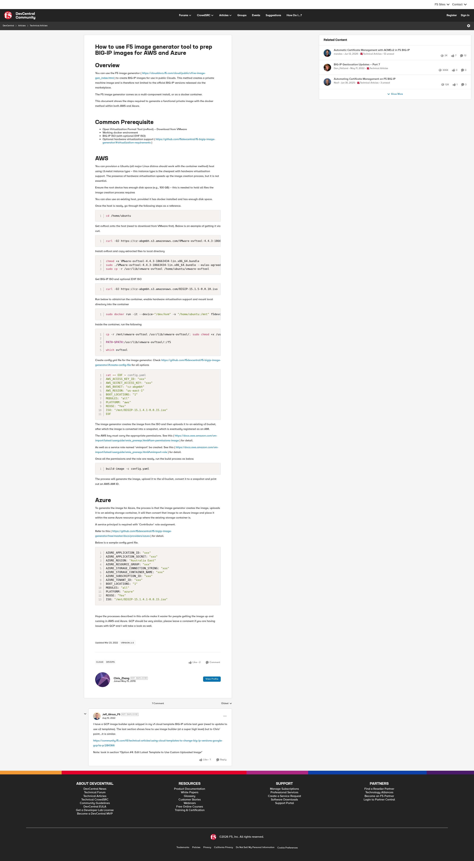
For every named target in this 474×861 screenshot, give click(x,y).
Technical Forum (95, 792)
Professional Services (284, 792)
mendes (338, 54)
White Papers (189, 792)
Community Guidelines (95, 803)
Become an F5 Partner (379, 796)
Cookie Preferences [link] (287, 847)
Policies (196, 847)
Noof (336, 91)
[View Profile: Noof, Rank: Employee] (327, 90)
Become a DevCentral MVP (95, 813)
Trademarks (182, 847)
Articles (22, 25)
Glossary (189, 796)
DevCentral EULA (95, 806)
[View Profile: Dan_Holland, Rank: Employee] (327, 71)
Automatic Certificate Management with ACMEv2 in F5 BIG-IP (372, 50)
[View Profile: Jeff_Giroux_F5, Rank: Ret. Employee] (97, 716)
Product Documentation (189, 789)
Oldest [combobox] (226, 703)
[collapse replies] (85, 714)
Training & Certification (190, 810)
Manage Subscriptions (284, 789)
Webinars (190, 803)
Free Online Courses (189, 806)
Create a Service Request (284, 796)
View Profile (212, 678)
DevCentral (8, 25)
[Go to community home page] (19, 15)
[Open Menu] (468, 25)
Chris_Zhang (121, 678)
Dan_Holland (341, 72)
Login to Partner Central (379, 799)
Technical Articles (39, 25)
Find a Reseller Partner (379, 789)
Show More (397, 106)
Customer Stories (189, 799)
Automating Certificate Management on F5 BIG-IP (364, 87)
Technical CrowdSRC (95, 799)
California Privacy (223, 847)
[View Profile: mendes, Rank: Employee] (327, 53)
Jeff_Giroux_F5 (111, 714)
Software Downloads (284, 799)
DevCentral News (95, 789)
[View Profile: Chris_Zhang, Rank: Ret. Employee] (102, 679)
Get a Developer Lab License (95, 810)
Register (452, 15)
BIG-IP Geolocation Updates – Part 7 (357, 68)
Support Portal (284, 803)
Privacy (207, 847)
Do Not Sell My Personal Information (255, 847)
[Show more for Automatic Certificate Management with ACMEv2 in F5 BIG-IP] (416, 59)
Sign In (465, 15)
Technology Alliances (379, 792)
